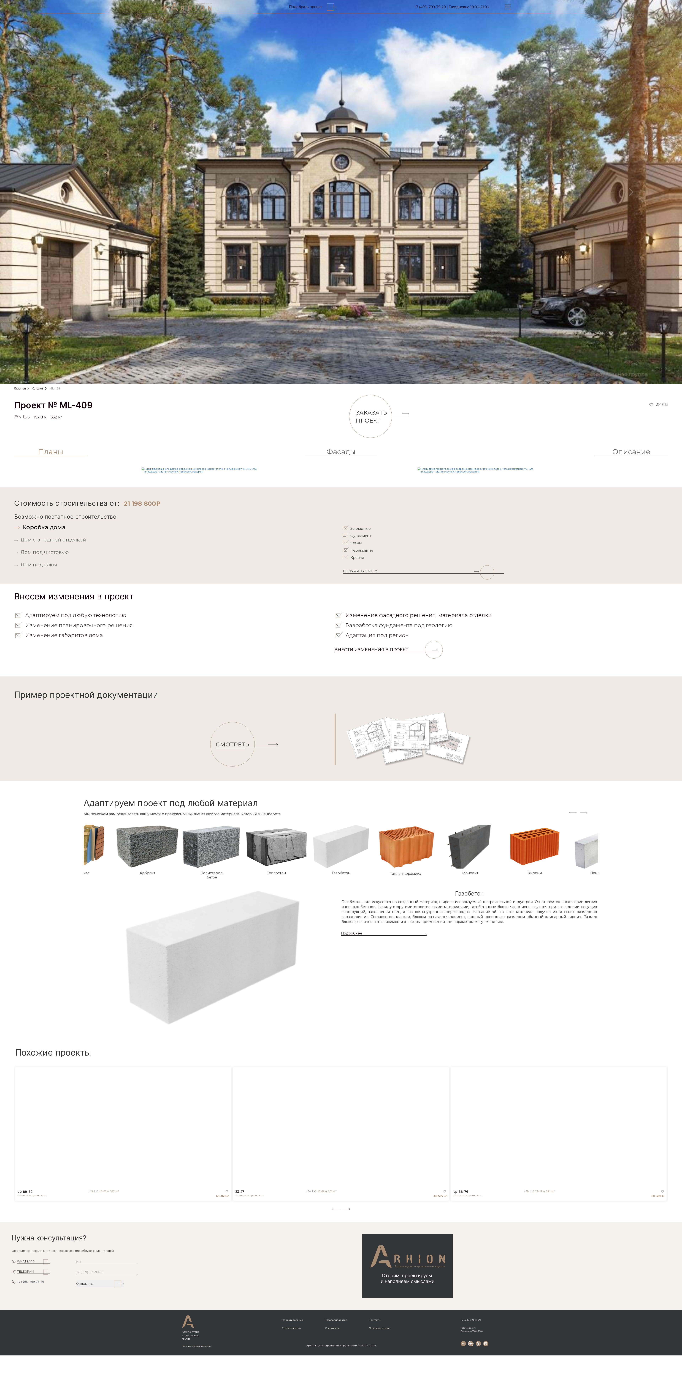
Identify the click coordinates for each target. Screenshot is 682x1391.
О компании (332, 1328)
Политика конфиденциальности (196, 1346)
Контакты (374, 1319)
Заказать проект (371, 416)
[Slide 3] (345, 379)
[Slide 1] (327, 379)
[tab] (177, 527)
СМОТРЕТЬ (232, 744)
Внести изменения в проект (371, 649)
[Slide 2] (336, 379)
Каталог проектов (336, 1319)
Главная (20, 388)
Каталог (37, 388)
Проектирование (292, 1319)
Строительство (291, 1328)
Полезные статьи (379, 1328)
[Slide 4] (355, 379)
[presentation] (573, 812)
